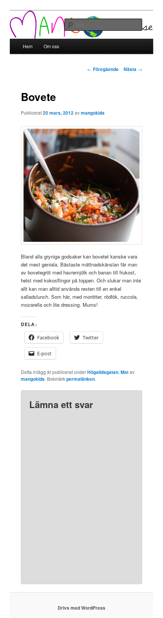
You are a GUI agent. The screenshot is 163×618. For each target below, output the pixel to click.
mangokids (93, 112)
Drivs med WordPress (81, 607)
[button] (82, 185)
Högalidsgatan (102, 372)
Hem (28, 46)
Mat (125, 372)
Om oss (51, 46)
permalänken (80, 378)
